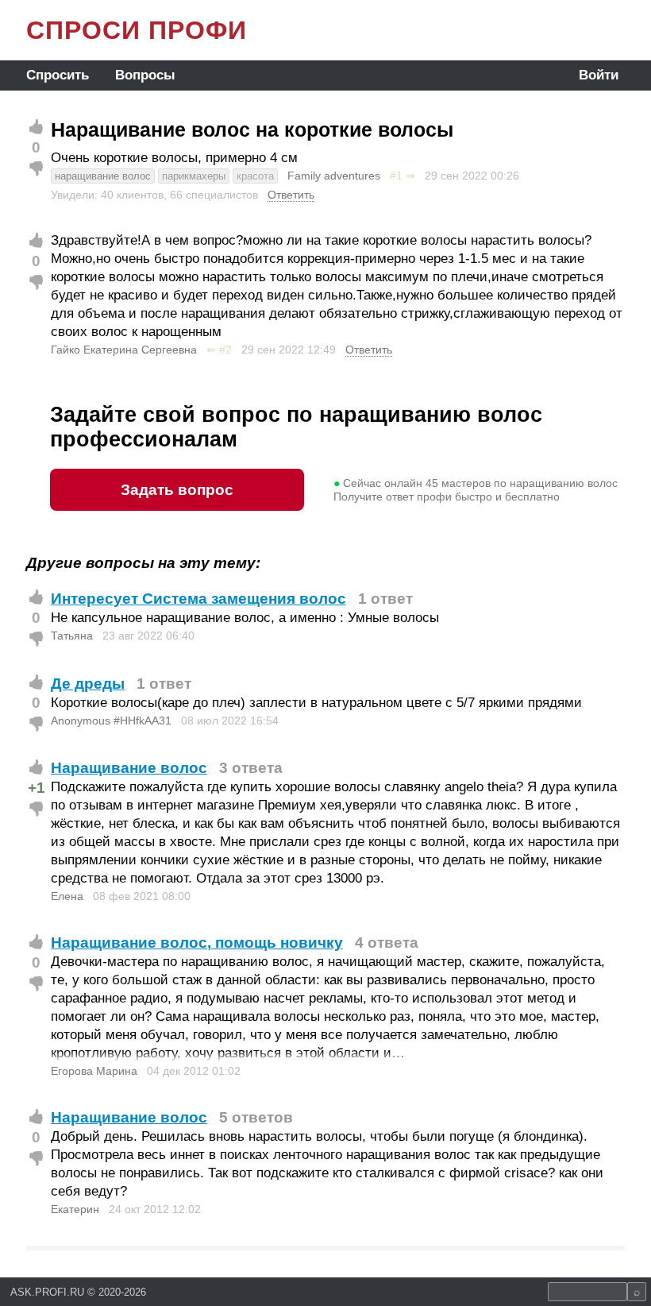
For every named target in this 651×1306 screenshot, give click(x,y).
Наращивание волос (129, 767)
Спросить (57, 75)
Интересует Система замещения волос (198, 598)
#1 (396, 175)
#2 (225, 349)
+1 (36, 787)
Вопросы (145, 75)
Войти (598, 75)
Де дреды (88, 683)
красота (255, 176)
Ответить (291, 194)
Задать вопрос (177, 489)
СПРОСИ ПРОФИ (136, 30)
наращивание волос (103, 176)
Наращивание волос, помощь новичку (197, 942)
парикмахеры (193, 176)
